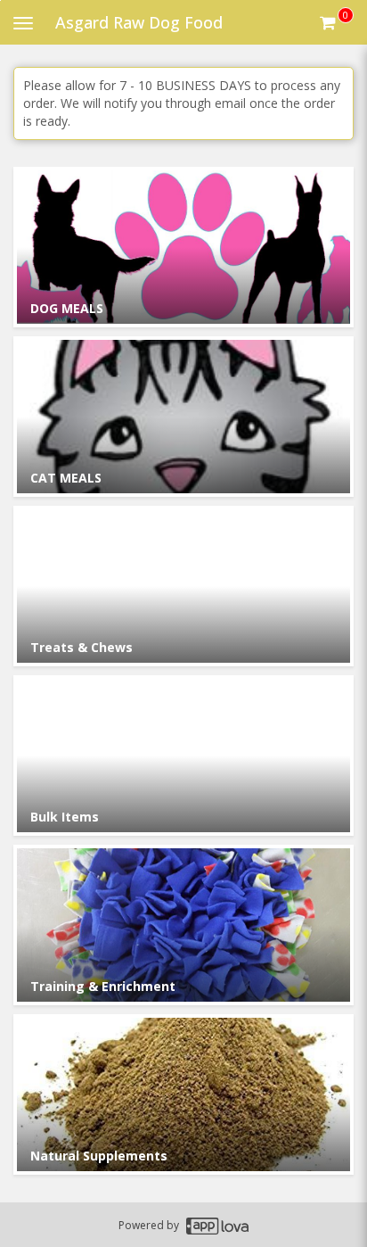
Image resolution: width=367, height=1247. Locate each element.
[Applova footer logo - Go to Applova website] (217, 1225)
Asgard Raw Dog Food (139, 22)
